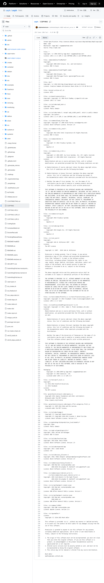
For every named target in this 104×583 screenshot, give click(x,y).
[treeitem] (15, 205)
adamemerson (43, 27)
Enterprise (61, 4)
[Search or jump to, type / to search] (78, 3)
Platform (12, 4)
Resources (35, 4)
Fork (83, 10)
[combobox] (17, 30)
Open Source (48, 4)
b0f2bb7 (84, 27)
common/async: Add (62, 27)
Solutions (23, 4)
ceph (8, 10)
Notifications (70, 10)
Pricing (71, 4)
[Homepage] (4, 3)
